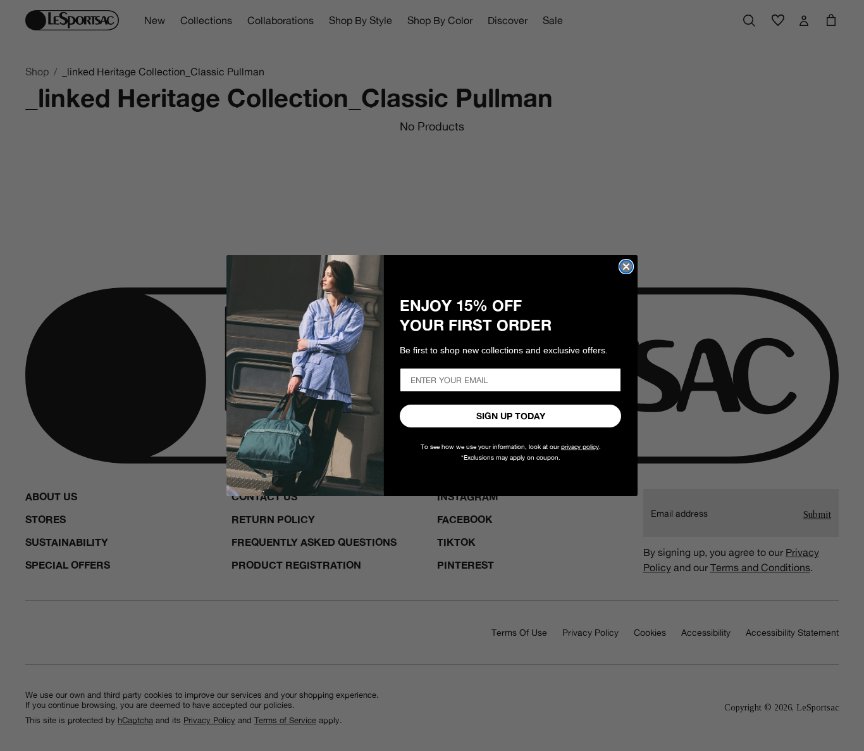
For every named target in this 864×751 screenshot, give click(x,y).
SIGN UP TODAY (510, 416)
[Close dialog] (626, 266)
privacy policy (580, 447)
